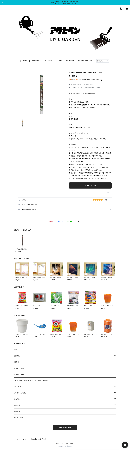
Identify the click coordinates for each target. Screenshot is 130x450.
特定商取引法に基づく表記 (38, 439)
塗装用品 (17, 356)
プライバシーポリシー (22, 439)
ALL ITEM (48, 61)
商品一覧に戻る (65, 427)
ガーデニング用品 (20, 393)
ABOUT (59, 61)
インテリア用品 (19, 374)
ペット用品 (17, 387)
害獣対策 (17, 405)
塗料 (15, 350)
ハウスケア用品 (19, 368)
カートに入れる (90, 185)
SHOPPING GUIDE (85, 61)
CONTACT (70, 61)
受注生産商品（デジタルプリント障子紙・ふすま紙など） (31, 380)
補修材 (16, 362)
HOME (25, 61)
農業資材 (17, 399)
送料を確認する (88, 84)
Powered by (62, 446)
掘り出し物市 (18, 417)
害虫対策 (17, 411)
